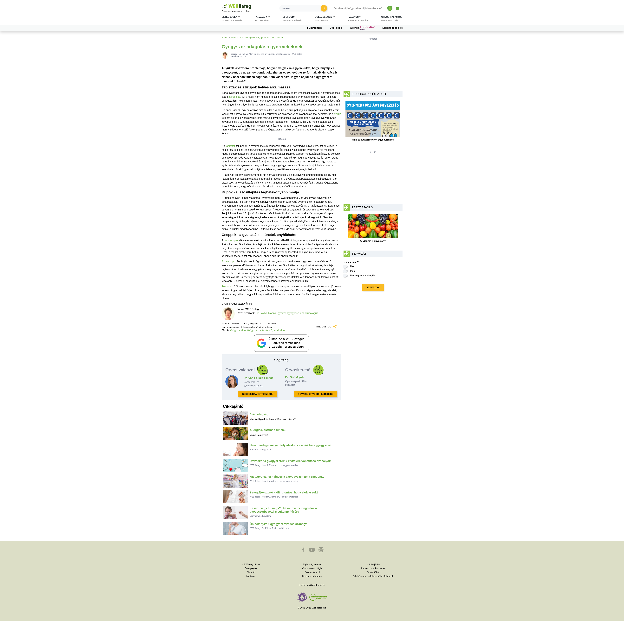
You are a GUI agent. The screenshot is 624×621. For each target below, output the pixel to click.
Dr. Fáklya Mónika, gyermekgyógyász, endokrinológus (287, 313)
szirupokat (234, 96)
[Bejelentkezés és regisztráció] (389, 8)
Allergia (355, 27)
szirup (337, 114)
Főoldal (225, 37)
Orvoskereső (340, 8)
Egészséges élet (392, 27)
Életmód (234, 37)
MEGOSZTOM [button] (324, 326)
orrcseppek (231, 240)
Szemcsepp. (229, 261)
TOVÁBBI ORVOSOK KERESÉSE (315, 394)
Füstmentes (314, 27)
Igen (352, 271)
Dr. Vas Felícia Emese (258, 378)
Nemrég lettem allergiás (362, 275)
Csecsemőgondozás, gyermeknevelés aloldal (261, 37)
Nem (352, 266)
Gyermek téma (278, 330)
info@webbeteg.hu (315, 585)
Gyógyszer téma (238, 330)
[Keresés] (324, 8)
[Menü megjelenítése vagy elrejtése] (397, 8)
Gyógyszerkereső (355, 8)
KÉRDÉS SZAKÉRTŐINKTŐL (257, 394)
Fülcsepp (227, 286)
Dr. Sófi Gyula (294, 377)
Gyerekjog (336, 27)
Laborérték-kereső (373, 8)
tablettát (230, 146)
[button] (232, 19)
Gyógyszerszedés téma (258, 330)
